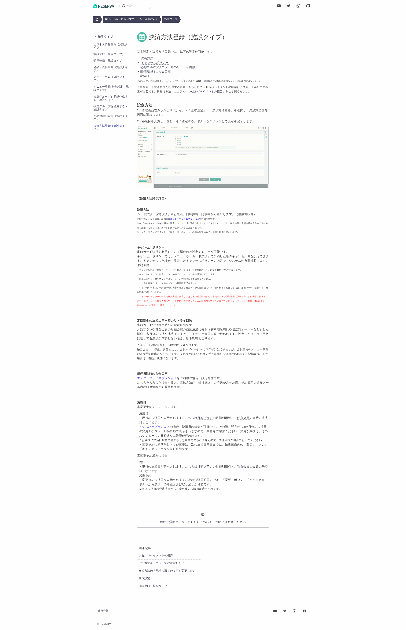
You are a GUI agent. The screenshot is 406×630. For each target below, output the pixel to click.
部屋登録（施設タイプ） (109, 60)
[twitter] (288, 6)
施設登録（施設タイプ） (109, 54)
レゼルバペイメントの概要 (156, 555)
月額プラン (205, 418)
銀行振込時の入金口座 (155, 71)
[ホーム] (103, 6)
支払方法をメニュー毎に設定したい (161, 563)
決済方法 (147, 58)
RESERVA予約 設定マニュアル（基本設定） (131, 19)
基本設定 (144, 578)
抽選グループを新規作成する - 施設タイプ (110, 98)
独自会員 (243, 418)
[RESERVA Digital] (308, 6)
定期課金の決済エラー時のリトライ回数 (167, 67)
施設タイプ (171, 19)
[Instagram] (298, 6)
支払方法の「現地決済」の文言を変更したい (167, 570)
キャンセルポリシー (155, 62)
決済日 (144, 76)
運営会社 (103, 610)
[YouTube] (279, 6)
